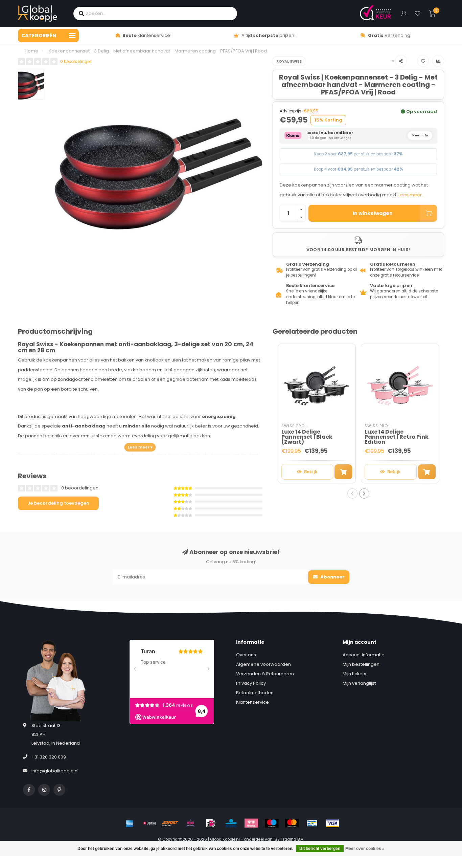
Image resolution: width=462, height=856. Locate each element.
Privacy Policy (251, 683)
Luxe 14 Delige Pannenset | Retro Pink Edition (397, 437)
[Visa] (332, 823)
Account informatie (364, 655)
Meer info (420, 135)
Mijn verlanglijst (359, 683)
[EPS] (190, 823)
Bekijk (311, 471)
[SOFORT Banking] (170, 823)
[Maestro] (271, 823)
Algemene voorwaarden (263, 664)
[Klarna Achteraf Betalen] (251, 823)
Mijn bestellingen (361, 664)
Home (31, 51)
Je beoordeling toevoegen (58, 503)
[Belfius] (149, 823)
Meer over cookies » (365, 848)
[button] (352, 493)
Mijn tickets (354, 674)
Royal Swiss (289, 61)
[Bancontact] (312, 823)
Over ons (246, 655)
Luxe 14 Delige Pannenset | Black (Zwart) (306, 437)
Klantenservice (252, 702)
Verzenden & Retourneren (265, 674)
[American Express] (129, 823)
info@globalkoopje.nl (54, 771)
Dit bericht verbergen (319, 848)
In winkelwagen (373, 213)
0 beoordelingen (76, 61)
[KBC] (231, 823)
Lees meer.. (411, 195)
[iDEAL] (210, 823)
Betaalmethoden (255, 692)
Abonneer (331, 577)
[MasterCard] (291, 823)
